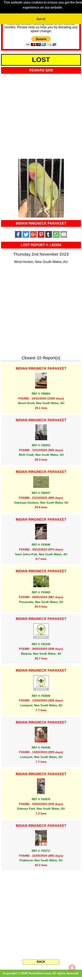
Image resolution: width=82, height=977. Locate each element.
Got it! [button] (41, 19)
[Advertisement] (41, 115)
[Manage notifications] (72, 967)
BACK (41, 961)
